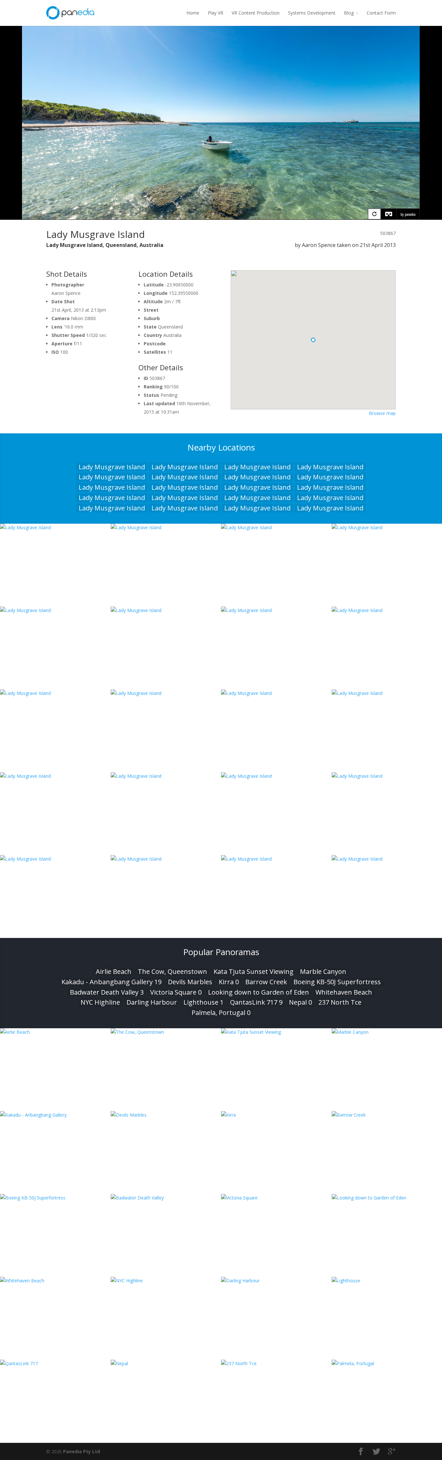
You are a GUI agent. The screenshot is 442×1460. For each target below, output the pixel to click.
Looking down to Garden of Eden (258, 992)
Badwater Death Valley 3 (107, 992)
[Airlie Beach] (55, 1032)
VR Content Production (256, 13)
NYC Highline (100, 1002)
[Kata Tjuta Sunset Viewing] (276, 1032)
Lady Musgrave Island (112, 467)
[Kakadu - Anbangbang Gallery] (55, 1115)
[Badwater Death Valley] (166, 1198)
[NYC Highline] (166, 1280)
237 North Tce (339, 1002)
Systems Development (312, 13)
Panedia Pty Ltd (81, 1451)
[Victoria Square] (276, 1198)
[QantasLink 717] (55, 1363)
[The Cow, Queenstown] (166, 1032)
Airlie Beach (113, 971)
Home (192, 13)
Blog (349, 13)
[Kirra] (276, 1115)
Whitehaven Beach (343, 992)
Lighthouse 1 (203, 1002)
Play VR (215, 13)
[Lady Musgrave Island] (55, 527)
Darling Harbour (152, 1002)
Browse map (382, 413)
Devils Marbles (190, 981)
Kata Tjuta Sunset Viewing (253, 971)
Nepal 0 (300, 1002)
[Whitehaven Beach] (55, 1280)
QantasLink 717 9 (256, 1002)
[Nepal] (166, 1363)
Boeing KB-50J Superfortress (337, 981)
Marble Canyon (323, 971)
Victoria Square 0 (176, 992)
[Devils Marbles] (166, 1115)
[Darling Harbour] (276, 1280)
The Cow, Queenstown (172, 971)
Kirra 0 (229, 981)
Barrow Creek (266, 981)
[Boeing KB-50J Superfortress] (55, 1198)
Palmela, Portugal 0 (221, 1012)
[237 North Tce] (276, 1363)
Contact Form (381, 13)
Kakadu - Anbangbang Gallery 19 (111, 981)
